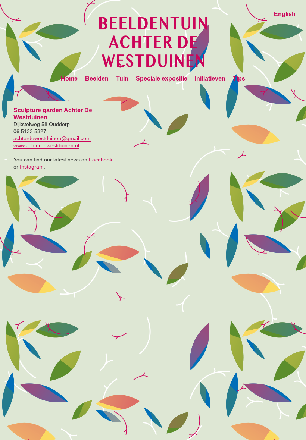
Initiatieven (210, 79)
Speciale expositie (161, 79)
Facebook (100, 160)
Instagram (32, 167)
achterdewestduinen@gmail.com (52, 138)
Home (69, 79)
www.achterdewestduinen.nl (46, 145)
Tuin (122, 79)
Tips (239, 79)
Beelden (97, 79)
